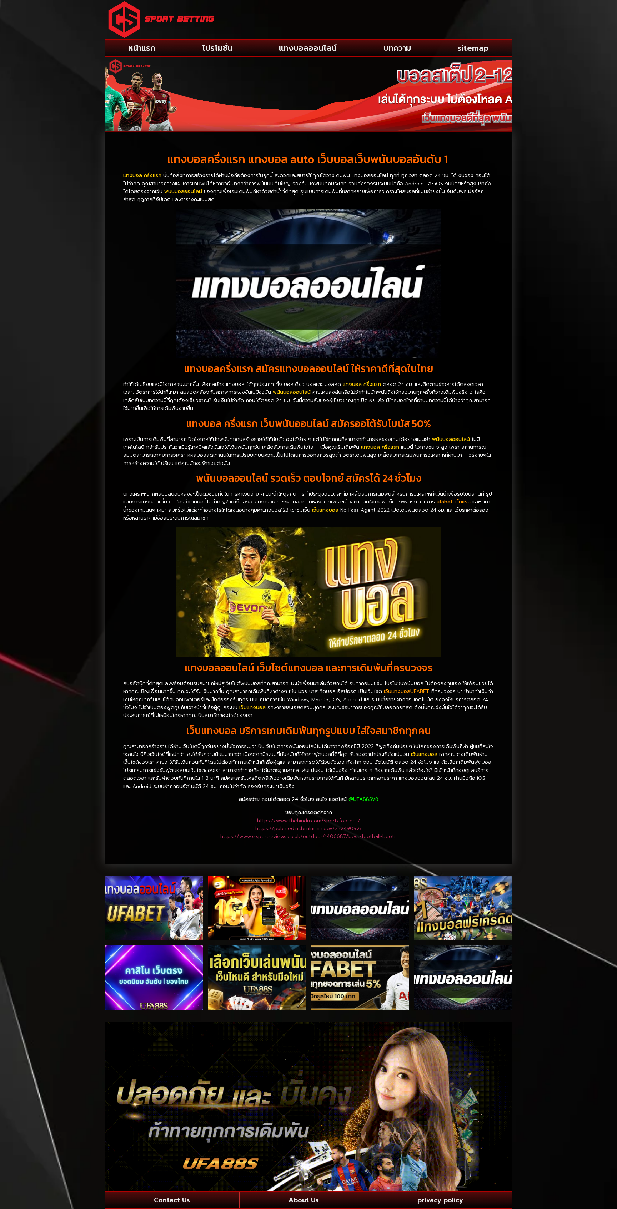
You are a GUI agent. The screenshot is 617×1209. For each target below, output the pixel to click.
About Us (304, 1200)
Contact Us (172, 1200)
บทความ (397, 48)
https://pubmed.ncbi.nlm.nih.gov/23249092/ (308, 828)
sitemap (473, 48)
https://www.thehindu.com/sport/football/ (308, 820)
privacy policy (440, 1200)
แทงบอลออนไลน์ (308, 48)
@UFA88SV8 (363, 799)
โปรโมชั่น (217, 48)
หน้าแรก (142, 48)
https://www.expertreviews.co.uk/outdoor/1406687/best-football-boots (308, 836)
